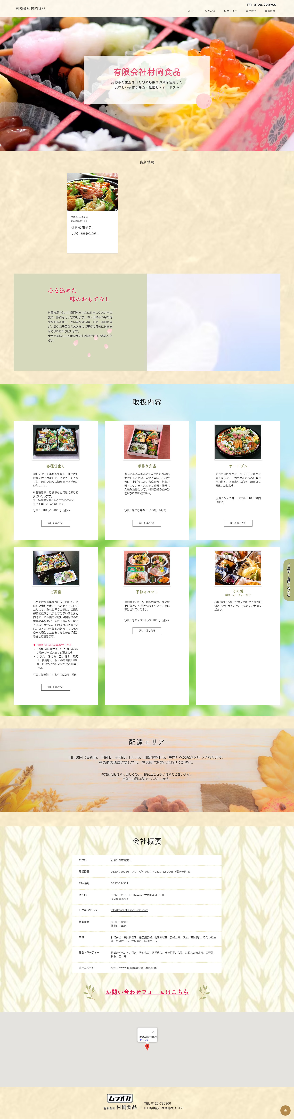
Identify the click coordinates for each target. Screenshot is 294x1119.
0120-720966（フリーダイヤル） (131, 871)
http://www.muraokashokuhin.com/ (134, 968)
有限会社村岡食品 (30, 8)
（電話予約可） (183, 871)
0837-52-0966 (164, 871)
